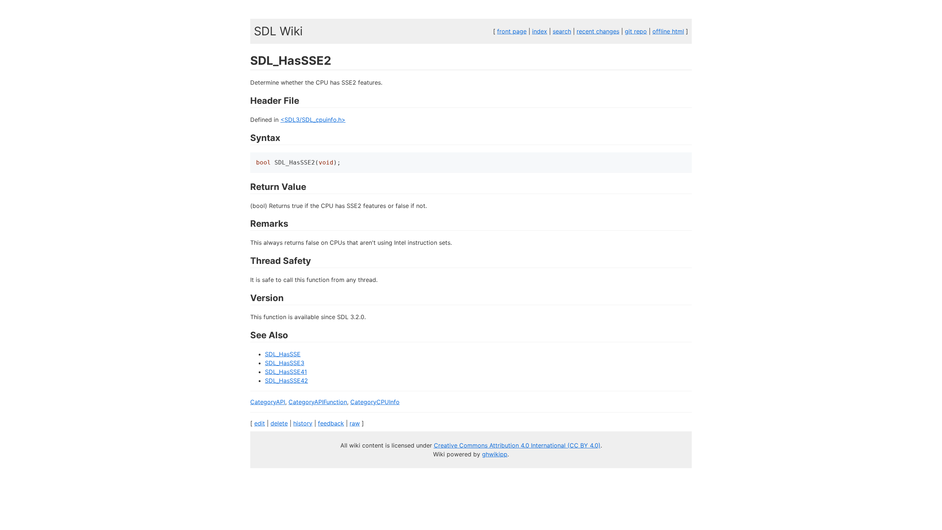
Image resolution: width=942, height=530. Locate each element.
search (562, 31)
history (302, 423)
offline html (668, 31)
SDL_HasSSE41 (286, 371)
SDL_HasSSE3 (284, 363)
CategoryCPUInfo (375, 402)
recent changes (598, 31)
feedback (331, 423)
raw (355, 423)
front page (512, 31)
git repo (636, 31)
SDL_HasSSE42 (286, 380)
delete (279, 423)
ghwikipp (494, 454)
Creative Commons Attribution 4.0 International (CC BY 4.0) (517, 445)
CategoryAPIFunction (317, 402)
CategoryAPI (267, 402)
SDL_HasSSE (283, 354)
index (539, 31)
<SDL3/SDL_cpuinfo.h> (313, 119)
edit (259, 423)
